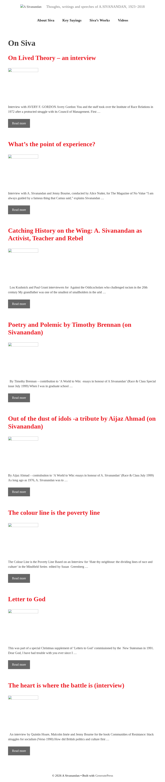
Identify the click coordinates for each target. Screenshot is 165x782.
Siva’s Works (100, 20)
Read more (19, 123)
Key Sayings (71, 20)
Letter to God (26, 599)
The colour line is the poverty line (54, 512)
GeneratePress (104, 775)
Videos (123, 20)
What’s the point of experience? (51, 144)
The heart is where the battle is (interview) (66, 685)
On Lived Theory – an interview (52, 57)
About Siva (45, 20)
